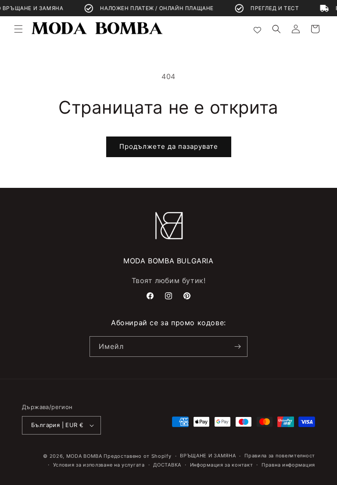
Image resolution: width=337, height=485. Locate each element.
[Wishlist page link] (257, 28)
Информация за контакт (221, 465)
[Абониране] (237, 346)
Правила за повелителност (279, 456)
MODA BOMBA (85, 456)
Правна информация (288, 465)
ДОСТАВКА (167, 465)
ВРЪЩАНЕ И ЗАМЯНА (208, 456)
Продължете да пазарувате (168, 146)
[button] (18, 29)
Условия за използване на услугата (99, 465)
